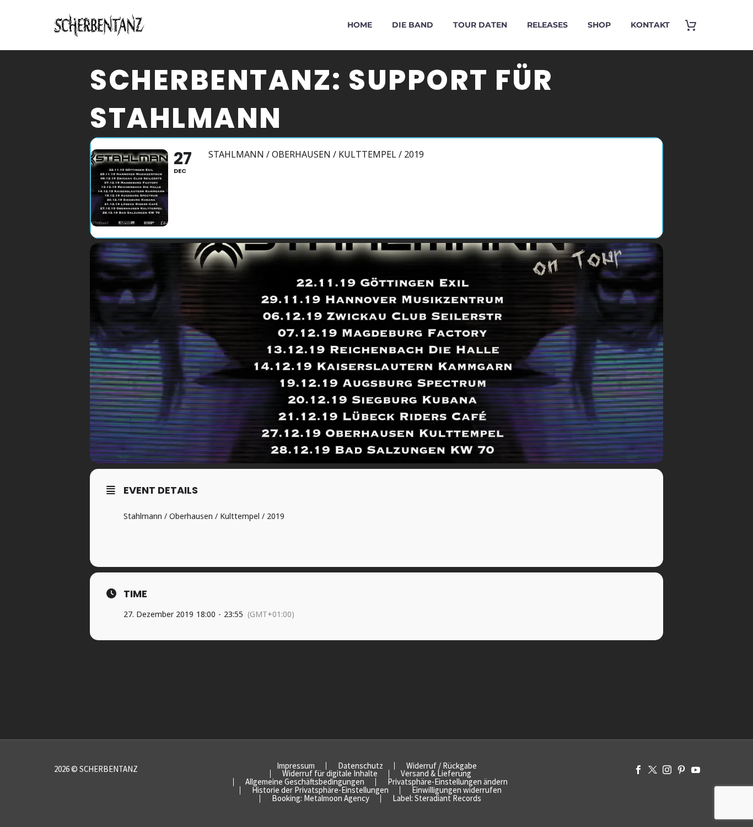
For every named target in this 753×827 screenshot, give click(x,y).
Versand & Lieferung (436, 774)
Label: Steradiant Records (436, 798)
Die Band (412, 25)
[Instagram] (667, 769)
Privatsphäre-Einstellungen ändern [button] (448, 782)
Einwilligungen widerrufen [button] (457, 790)
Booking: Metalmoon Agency (320, 798)
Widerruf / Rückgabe (441, 766)
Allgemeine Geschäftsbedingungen (304, 782)
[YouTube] (695, 769)
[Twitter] (652, 769)
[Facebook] (638, 769)
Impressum (296, 766)
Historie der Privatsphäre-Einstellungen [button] (320, 790)
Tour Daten (480, 25)
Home (359, 25)
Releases (547, 25)
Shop (599, 25)
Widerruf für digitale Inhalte (330, 774)
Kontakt (650, 25)
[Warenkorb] (694, 25)
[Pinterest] (681, 769)
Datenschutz (360, 766)
